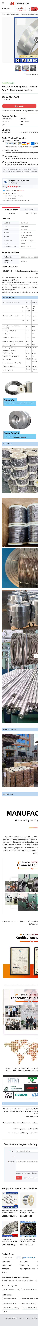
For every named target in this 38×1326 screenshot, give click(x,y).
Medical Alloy (24, 1265)
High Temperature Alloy (27, 1269)
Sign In (5, 200)
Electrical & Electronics (13, 14)
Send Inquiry (19, 106)
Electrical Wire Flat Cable (30, 1308)
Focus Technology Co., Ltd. (25, 1318)
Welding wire (6, 1269)
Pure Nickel (5, 1262)
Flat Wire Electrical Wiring (11, 1308)
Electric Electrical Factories (30, 1298)
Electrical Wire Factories (11, 1298)
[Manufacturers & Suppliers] (19, 3)
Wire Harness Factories (10, 1303)
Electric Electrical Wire (28, 1303)
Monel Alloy (23, 1262)
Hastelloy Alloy (6, 1265)
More (3, 1311)
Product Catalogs (29, 1258)
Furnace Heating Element (11, 1289)
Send (18, 1178)
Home (3, 14)
